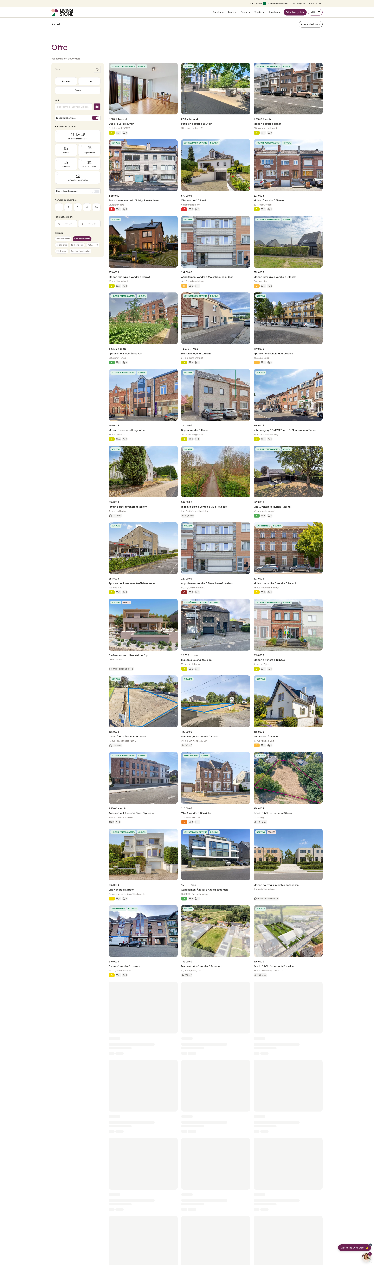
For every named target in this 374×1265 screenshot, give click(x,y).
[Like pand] (174, 66)
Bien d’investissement (67, 191)
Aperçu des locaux (310, 24)
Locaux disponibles (66, 118)
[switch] (95, 118)
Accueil (55, 24)
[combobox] (73, 106)
